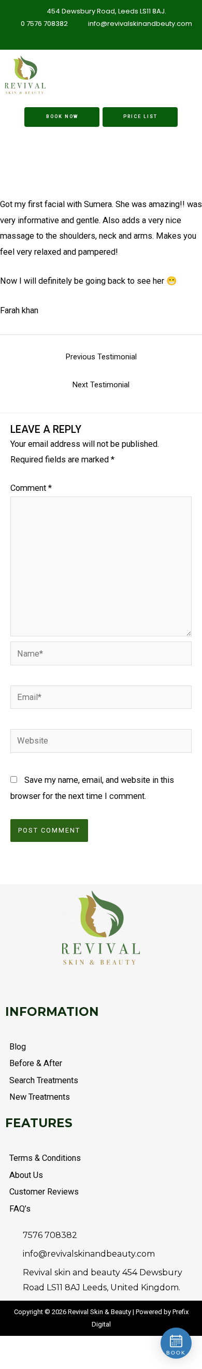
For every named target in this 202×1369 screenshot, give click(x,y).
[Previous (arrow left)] (2, 1363)
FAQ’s (20, 1209)
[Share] (17, 1346)
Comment (31, 488)
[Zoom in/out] (2, 1346)
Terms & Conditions (45, 1158)
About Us (26, 1175)
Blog (17, 1047)
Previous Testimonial (101, 356)
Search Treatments (43, 1080)
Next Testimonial (101, 384)
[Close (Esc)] (24, 1346)
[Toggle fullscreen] (9, 1346)
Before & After (35, 1063)
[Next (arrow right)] (9, 1363)
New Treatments (39, 1097)
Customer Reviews (44, 1192)
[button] (161, 75)
